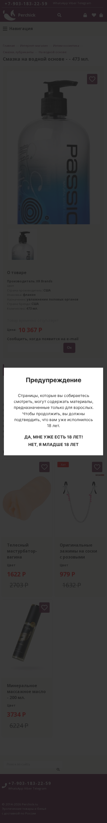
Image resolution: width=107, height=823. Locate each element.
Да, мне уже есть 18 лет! (53, 437)
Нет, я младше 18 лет (53, 444)
